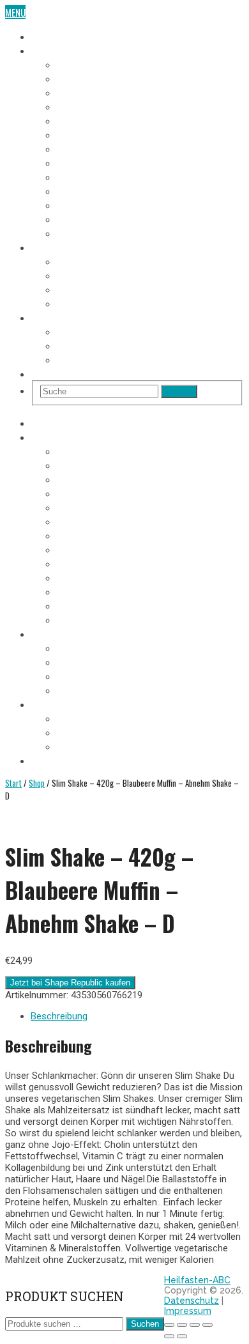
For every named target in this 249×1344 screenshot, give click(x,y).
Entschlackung (88, 303)
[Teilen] (195, 1325)
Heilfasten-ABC (197, 1280)
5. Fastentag (81, 120)
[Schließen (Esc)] (207, 1325)
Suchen (145, 1324)
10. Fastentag (83, 190)
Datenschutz (191, 1300)
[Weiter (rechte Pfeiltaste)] (182, 1336)
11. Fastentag (82, 204)
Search (179, 391)
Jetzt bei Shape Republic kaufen (70, 982)
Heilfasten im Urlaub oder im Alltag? (131, 359)
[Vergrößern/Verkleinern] (169, 1325)
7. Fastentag (81, 148)
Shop (41, 373)
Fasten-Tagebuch (65, 50)
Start (13, 782)
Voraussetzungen (93, 261)
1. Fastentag (80, 64)
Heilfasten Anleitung (73, 247)
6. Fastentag (81, 134)
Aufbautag (77, 233)
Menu (15, 12)
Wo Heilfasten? (87, 331)
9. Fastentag (81, 176)
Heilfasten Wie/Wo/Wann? (83, 317)
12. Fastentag (83, 219)
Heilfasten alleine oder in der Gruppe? (134, 345)
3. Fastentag (81, 92)
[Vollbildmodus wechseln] (182, 1325)
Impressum (187, 1311)
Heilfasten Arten (90, 289)
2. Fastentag (81, 78)
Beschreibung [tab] (59, 1016)
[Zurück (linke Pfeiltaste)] (169, 1336)
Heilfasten (52, 36)
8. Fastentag (81, 162)
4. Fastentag (81, 106)
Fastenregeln (83, 275)
